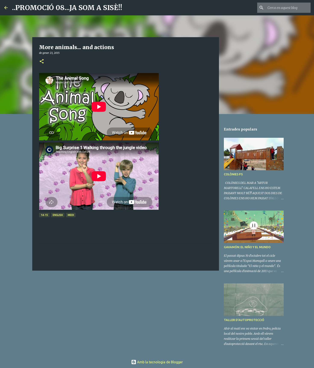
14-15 (44, 215)
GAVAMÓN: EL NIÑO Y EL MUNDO (247, 247)
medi (71, 215)
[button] (41, 62)
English (58, 215)
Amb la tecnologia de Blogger (159, 362)
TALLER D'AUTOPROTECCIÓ (244, 320)
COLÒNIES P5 (233, 174)
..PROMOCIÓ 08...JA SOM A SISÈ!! (67, 7)
